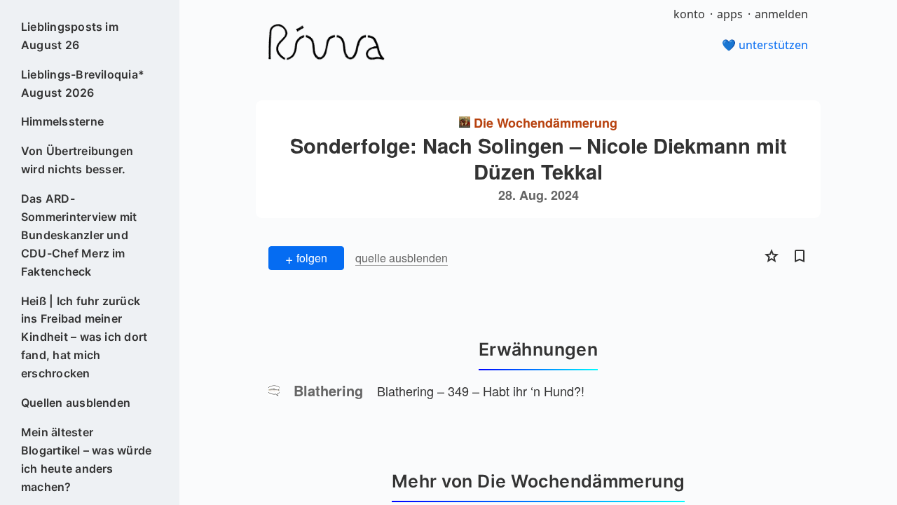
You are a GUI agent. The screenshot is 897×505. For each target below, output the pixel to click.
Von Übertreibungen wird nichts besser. (77, 160)
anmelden (781, 14)
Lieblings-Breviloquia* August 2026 (82, 83)
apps (730, 14)
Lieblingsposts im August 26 (69, 36)
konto (689, 14)
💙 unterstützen (765, 45)
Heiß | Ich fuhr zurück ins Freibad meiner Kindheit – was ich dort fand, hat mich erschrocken (84, 337)
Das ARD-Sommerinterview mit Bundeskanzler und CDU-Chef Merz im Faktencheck (79, 234)
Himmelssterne (62, 121)
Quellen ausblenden (75, 403)
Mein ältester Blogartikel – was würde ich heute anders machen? (86, 459)
